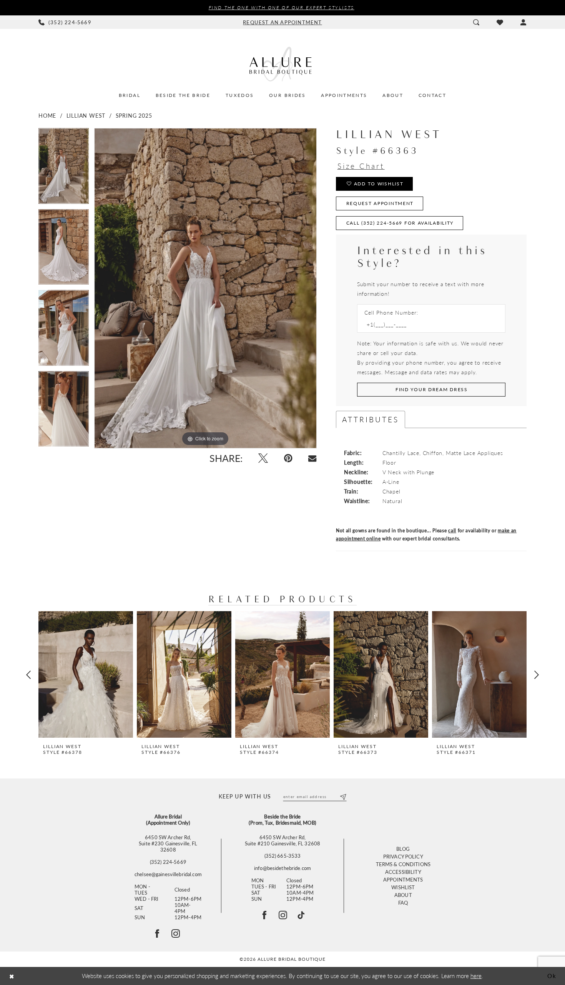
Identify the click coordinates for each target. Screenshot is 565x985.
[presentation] (85, 674)
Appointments (403, 879)
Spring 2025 (134, 115)
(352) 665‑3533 (282, 856)
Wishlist (403, 887)
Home (47, 115)
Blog (403, 848)
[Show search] (476, 22)
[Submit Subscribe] (342, 796)
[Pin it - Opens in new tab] (288, 458)
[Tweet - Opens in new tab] (263, 458)
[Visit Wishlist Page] (500, 22)
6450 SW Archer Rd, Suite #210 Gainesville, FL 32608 (282, 840)
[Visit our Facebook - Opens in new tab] (264, 915)
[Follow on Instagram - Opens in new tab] (175, 933)
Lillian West (86, 115)
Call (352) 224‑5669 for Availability (400, 223)
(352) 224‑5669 (168, 862)
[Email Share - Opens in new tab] (312, 458)
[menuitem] (65, 22)
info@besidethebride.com (282, 868)
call (452, 530)
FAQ (403, 902)
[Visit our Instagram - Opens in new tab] (282, 915)
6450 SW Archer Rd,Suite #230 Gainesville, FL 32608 (168, 843)
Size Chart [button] (361, 166)
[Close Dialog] (12, 976)
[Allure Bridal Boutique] (282, 63)
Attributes (370, 419)
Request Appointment (380, 203)
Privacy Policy (403, 856)
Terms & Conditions (403, 864)
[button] (523, 22)
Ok (552, 976)
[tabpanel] (63, 168)
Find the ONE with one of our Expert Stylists (281, 7)
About (403, 894)
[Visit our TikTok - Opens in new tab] (301, 915)
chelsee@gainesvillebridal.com (168, 874)
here (476, 976)
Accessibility (403, 871)
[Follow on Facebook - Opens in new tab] (157, 933)
